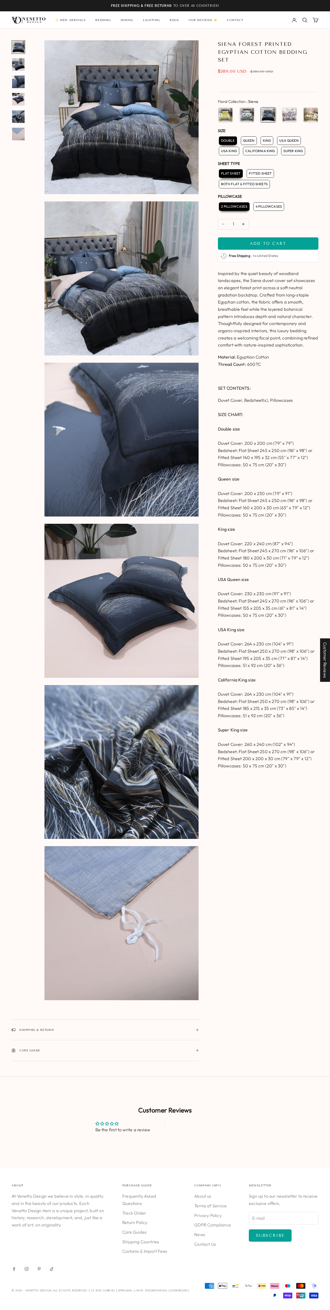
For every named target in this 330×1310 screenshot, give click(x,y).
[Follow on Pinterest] (39, 1269)
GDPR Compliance (212, 1225)
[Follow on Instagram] (26, 1269)
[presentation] (220, 115)
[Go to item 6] (18, 134)
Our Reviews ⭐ (202, 20)
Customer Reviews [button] (325, 660)
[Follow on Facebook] (14, 1269)
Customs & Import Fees (144, 1251)
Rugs (174, 20)
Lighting (151, 20)
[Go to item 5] (18, 116)
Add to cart (268, 243)
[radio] (225, 115)
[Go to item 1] (18, 47)
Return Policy (134, 1222)
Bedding (103, 20)
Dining (127, 20)
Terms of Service (210, 1206)
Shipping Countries (140, 1242)
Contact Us (205, 1244)
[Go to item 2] (18, 64)
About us (202, 1196)
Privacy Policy (208, 1215)
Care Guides (134, 1232)
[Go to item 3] (18, 82)
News (199, 1234)
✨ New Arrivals (70, 20)
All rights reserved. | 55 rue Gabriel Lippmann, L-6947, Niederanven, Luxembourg (121, 1290)
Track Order (134, 1213)
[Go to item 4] (18, 99)
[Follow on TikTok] (51, 1269)
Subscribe (270, 1235)
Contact (235, 20)
